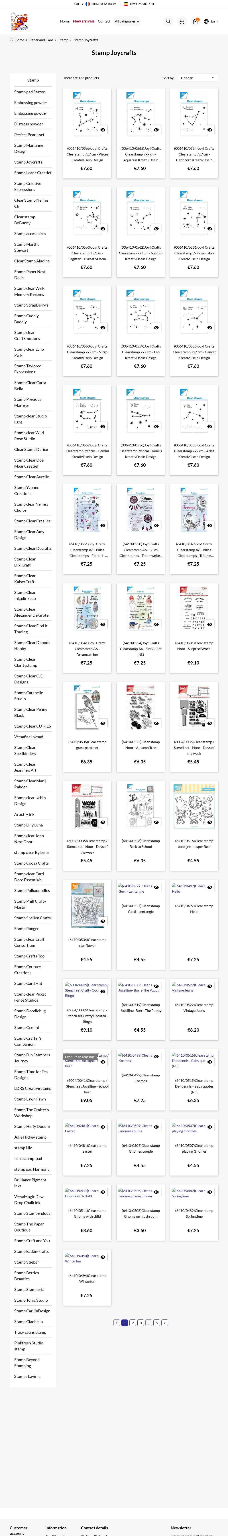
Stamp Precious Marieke (27, 402)
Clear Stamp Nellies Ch (31, 203)
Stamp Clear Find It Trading (31, 628)
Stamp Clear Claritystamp (25, 662)
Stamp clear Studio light (30, 418)
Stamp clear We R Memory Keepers (29, 291)
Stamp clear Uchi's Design (30, 800)
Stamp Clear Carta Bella (30, 385)
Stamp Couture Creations (27, 969)
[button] (168, 21)
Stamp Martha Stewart (26, 247)
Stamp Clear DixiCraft (25, 561)
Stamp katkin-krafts (31, 1251)
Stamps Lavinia (27, 1376)
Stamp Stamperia (29, 1289)
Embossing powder (30, 102)
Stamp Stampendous (32, 1213)
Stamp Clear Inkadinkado (25, 595)
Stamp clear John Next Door (29, 838)
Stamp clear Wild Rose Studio (29, 435)
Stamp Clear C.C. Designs (28, 678)
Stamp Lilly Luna (28, 824)
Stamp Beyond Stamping (27, 1362)
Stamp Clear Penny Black (30, 712)
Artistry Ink (24, 814)
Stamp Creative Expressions (27, 186)
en (213, 21)
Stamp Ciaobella (28, 1321)
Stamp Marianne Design (28, 148)
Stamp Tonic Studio (31, 1300)
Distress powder (28, 123)
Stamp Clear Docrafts (33, 548)
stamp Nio (23, 1147)
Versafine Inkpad (28, 736)
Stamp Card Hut (28, 983)
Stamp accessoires (30, 233)
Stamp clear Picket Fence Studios (30, 997)
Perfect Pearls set (29, 134)
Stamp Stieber (26, 1262)
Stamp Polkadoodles (32, 890)
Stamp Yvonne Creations (26, 490)
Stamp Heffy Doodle (32, 1126)
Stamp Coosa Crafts (31, 863)
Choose (198, 78)
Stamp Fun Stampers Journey (32, 1057)
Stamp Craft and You (32, 1240)
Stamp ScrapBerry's (31, 305)
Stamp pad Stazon (29, 91)
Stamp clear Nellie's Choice (31, 507)
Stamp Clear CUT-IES (32, 726)
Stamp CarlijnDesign (32, 1310)
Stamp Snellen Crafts (32, 917)
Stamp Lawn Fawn (30, 1098)
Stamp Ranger (26, 928)
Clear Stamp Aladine (32, 260)
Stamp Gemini (26, 1027)
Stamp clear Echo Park (29, 352)
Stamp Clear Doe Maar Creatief (29, 463)
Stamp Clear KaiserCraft (25, 578)
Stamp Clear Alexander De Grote (31, 612)
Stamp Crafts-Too (29, 955)
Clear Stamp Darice (31, 449)
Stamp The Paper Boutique (29, 1226)
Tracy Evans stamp (30, 1332)
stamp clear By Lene (31, 852)
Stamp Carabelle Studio (28, 695)
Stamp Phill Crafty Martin (30, 904)
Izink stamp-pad (28, 1158)
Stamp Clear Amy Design (29, 534)
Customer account (18, 1530)
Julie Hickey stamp (30, 1137)
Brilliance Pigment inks (30, 1182)
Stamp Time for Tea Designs (31, 1074)
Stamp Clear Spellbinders (25, 750)
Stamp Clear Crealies (32, 520)
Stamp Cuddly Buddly (26, 318)
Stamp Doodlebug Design (30, 1013)
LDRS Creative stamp (32, 1088)
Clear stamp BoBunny (24, 219)
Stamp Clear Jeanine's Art (25, 767)
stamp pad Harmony (31, 1169)
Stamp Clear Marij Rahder (30, 783)
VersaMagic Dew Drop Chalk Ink (29, 1199)
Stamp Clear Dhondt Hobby (32, 645)
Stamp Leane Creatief (32, 172)
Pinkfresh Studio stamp (28, 1345)
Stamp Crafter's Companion (28, 1041)
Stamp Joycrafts (28, 162)
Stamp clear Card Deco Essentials (29, 876)
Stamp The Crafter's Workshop (31, 1112)
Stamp (33, 80)
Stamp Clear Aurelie (31, 476)
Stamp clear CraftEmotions (27, 335)
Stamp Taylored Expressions (27, 368)
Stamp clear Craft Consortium (29, 942)
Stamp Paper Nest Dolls (30, 274)
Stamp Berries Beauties (26, 1275)
